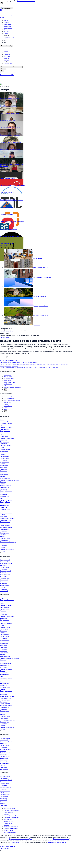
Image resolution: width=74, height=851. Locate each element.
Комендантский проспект (7, 518)
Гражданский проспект (7, 422)
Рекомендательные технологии (57, 842)
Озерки (2, 425)
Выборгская (3, 516)
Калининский (4, 562)
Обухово (2, 547)
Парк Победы (4, 436)
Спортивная (3, 524)
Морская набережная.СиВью (12, 400)
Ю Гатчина (7, 386)
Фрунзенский (4, 580)
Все (5, 389)
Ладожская (3, 545)
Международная (5, 478)
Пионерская (3, 469)
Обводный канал (5, 538)
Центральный (4, 591)
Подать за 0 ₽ (8, 64)
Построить (7, 56)
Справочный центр (9, 808)
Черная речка (4, 451)
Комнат (3, 69)
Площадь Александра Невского (9, 480)
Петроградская (4, 458)
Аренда (6, 20)
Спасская (2, 514)
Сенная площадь (5, 504)
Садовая (2, 493)
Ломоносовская (4, 456)
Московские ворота (6, 500)
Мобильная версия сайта (7, 846)
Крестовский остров (6, 527)
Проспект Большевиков (7, 549)
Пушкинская (3, 471)
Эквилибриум (8, 406)
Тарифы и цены (8, 819)
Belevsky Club (7, 402)
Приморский (3, 589)
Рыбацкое (3, 482)
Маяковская (3, 467)
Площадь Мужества (6, 513)
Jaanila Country (8, 384)
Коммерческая (8, 28)
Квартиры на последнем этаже (9, 360)
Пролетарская (4, 540)
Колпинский (3, 583)
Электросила (3, 494)
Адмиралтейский (5, 560)
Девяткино (3, 433)
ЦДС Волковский (9, 398)
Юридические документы (11, 810)
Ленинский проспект (6, 423)
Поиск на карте (8, 812)
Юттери (6, 408)
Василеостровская (5, 485)
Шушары (2, 484)
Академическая (4, 442)
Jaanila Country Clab (9, 382)
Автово (2, 420)
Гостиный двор (4, 544)
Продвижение (8, 823)
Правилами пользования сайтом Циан (20, 839)
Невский (2, 587)
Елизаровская (4, 465)
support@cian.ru (16, 842)
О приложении (4, 848)
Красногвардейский (6, 563)
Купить (6, 51)
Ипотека (6, 30)
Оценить (6, 58)
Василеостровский (5, 571)
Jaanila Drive (7, 380)
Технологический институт (8, 542)
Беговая (2, 463)
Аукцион (6, 814)
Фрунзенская (3, 440)
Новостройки (7, 24)
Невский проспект (5, 520)
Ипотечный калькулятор (11, 827)
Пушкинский (3, 569)
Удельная (2, 551)
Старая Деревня (4, 533)
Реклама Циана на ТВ (10, 816)
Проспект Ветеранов (6, 427)
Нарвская (3, 511)
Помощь (6, 825)
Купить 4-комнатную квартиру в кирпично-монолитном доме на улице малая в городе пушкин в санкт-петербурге (34, 364)
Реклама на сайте (9, 821)
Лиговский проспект (6, 445)
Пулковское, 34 (8, 397)
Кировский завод (5, 509)
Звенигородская (4, 487)
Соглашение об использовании (26, 1)
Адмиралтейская (5, 431)
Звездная (2, 476)
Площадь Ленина (5, 502)
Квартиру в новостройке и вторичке (11, 67)
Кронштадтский (4, 585)
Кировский (3, 573)
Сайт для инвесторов (10, 832)
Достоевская (3, 443)
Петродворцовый (5, 578)
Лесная (2, 434)
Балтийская (3, 453)
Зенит (1, 498)
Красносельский (5, 574)
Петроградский (4, 567)
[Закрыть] (1, 3)
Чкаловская (3, 473)
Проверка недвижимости (11, 828)
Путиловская (3, 460)
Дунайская (3, 454)
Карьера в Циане (8, 830)
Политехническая (5, 522)
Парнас (2, 447)
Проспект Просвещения (7, 438)
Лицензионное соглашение (61, 839)
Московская (3, 489)
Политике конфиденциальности (56, 841)
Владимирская (4, 496)
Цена (2, 71)
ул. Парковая (7, 375)
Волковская (3, 507)
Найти (12, 75)
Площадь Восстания (6, 491)
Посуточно (7, 54)
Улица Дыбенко (4, 429)
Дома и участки (8, 26)
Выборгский (3, 582)
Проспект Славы (5, 449)
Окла (5, 409)
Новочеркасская (4, 529)
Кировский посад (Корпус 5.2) (12, 387)
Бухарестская (4, 474)
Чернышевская (4, 462)
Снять (5, 53)
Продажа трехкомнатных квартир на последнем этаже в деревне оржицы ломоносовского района (29, 367)
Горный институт (5, 525)
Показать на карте (5, 75)
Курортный (3, 565)
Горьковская (3, 534)
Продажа (6, 22)
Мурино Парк (8, 376)
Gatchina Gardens (9, 378)
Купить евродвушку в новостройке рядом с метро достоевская (18, 362)
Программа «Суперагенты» (11, 817)
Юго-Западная (4, 505)
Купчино (2, 536)
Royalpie (6, 404)
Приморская (3, 531)
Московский (3, 576)
